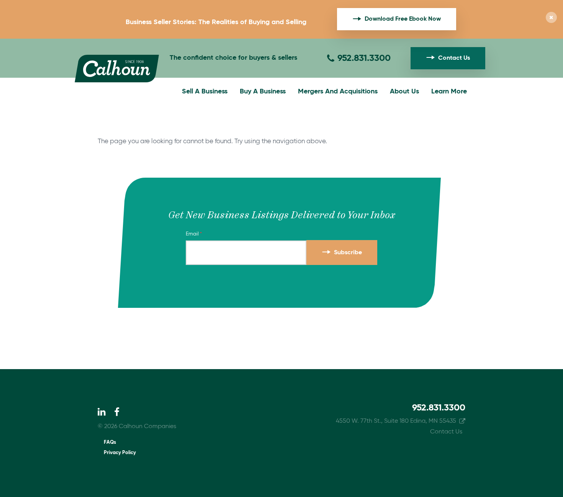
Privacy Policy (120, 452)
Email (192, 234)
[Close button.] (551, 18)
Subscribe (348, 253)
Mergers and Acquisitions (338, 91)
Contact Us (454, 58)
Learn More (449, 91)
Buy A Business (263, 91)
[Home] (117, 68)
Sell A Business (204, 91)
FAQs (110, 442)
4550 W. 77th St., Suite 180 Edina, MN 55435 (396, 421)
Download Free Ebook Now (403, 19)
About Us (404, 91)
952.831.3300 (364, 58)
